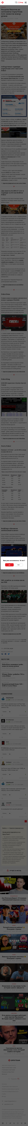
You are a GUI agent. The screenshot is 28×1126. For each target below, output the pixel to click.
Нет (19, 565)
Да (9, 565)
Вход (21, 2)
